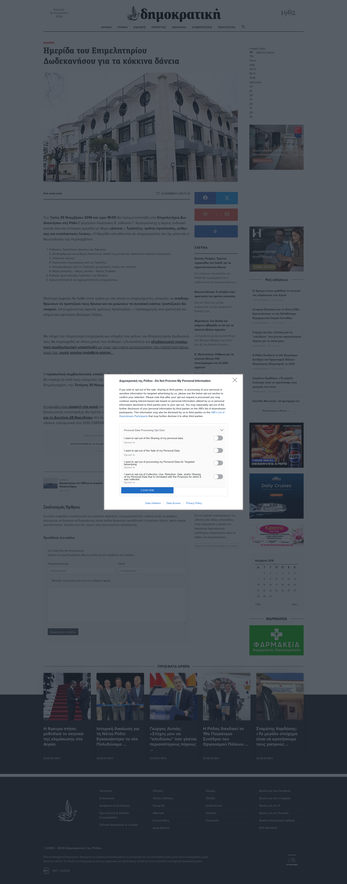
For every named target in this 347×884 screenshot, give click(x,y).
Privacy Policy (194, 503)
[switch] (218, 438)
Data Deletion (153, 503)
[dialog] (173, 442)
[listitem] (173, 430)
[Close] (236, 381)
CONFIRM (147, 490)
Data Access (173, 503)
